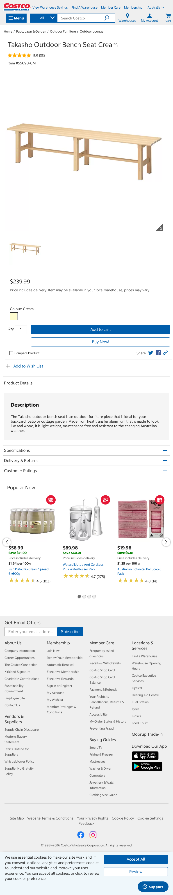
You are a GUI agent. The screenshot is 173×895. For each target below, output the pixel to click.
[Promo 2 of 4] (84, 597)
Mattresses (97, 761)
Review (135, 871)
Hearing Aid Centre (145, 695)
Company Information (20, 651)
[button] (110, 18)
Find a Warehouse (144, 656)
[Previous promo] (6, 542)
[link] (150, 353)
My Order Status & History (107, 721)
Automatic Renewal (60, 665)
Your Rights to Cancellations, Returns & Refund (106, 702)
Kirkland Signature (17, 672)
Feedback (86, 823)
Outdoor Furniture (63, 31)
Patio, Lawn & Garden (31, 31)
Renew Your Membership (65, 658)
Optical (137, 688)
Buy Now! (100, 341)
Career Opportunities (20, 658)
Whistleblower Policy (19, 761)
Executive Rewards (60, 679)
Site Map (17, 818)
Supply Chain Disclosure (22, 730)
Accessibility (98, 714)
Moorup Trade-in (147, 734)
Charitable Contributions (22, 679)
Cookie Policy (123, 818)
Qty (11, 329)
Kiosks (136, 716)
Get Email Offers (23, 622)
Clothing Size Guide (103, 795)
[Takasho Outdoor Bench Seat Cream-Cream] (14, 316)
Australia (154, 7)
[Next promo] (166, 542)
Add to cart (100, 329)
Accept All (136, 859)
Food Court (140, 723)
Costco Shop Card (102, 670)
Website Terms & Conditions (50, 818)
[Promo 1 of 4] (79, 597)
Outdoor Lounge (91, 31)
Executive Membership (63, 672)
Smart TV (95, 747)
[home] (17, 7)
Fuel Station (140, 702)
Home (8, 31)
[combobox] (43, 17)
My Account (55, 693)
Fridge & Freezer (101, 754)
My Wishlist (55, 700)
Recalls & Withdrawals (105, 663)
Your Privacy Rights (92, 818)
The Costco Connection (21, 665)
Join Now (53, 651)
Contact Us (12, 705)
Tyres (135, 709)
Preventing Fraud (101, 728)
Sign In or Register (59, 686)
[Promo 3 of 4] (89, 597)
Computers (97, 775)
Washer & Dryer (100, 768)
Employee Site (15, 698)
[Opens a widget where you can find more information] (152, 887)
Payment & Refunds (103, 690)
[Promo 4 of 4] (94, 597)
